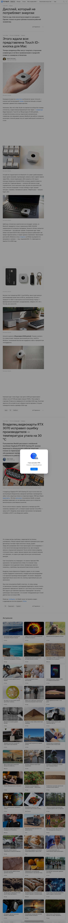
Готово (34, 469)
